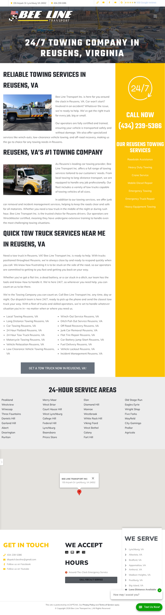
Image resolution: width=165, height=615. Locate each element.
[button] (79, 492)
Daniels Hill (8, 418)
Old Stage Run (133, 399)
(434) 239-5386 (140, 126)
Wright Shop (132, 409)
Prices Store (50, 437)
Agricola (130, 432)
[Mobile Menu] (155, 16)
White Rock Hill (93, 418)
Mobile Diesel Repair (140, 182)
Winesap (7, 409)
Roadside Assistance (140, 159)
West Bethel (91, 427)
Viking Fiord (91, 423)
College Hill (49, 418)
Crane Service (140, 175)
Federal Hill (49, 423)
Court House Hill (52, 409)
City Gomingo (133, 423)
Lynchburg (49, 427)
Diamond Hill (91, 404)
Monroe (88, 409)
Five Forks (131, 413)
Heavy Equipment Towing (140, 206)
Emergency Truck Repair (140, 198)
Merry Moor (50, 399)
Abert (5, 427)
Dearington (8, 432)
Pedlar (129, 427)
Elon (86, 399)
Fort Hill (88, 437)
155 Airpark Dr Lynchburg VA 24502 (29, 3)
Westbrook (90, 413)
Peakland (7, 399)
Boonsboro (49, 432)
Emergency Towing (140, 190)
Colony (88, 432)
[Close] (93, 478)
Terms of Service (106, 605)
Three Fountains (11, 413)
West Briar (49, 404)
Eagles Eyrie (132, 404)
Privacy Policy (89, 605)
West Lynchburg (52, 413)
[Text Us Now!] (149, 608)
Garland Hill (9, 423)
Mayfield (130, 418)
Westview (8, 404)
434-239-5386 (60, 3)
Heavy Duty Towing (140, 167)
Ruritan (6, 437)
